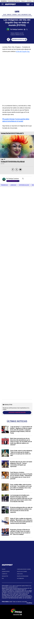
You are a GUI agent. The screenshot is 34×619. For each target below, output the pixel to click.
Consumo (14, 14)
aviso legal (20, 573)
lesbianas (13, 185)
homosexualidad (24, 185)
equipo (3, 569)
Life (17, 11)
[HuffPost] (7, 564)
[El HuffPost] (10, 4)
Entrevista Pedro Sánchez (14, 1)
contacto (4, 573)
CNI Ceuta (29, 1)
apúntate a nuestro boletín (17, 412)
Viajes (19, 14)
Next (30, 146)
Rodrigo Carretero (18, 29)
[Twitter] (27, 29)
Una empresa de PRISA (17, 611)
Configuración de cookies (24, 569)
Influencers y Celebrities (27, 14)
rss (3, 578)
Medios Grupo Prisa (17, 615)
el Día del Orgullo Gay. (23, 51)
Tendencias (4, 185)
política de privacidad (22, 576)
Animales (9, 14)
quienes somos (5, 571)
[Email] (20, 169)
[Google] (24, 29)
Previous (3, 146)
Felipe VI (23, 1)
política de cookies (22, 571)
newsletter (5, 576)
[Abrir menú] (2, 4)
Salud (4, 14)
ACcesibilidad (20, 578)
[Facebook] (12, 169)
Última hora (28, 4)
